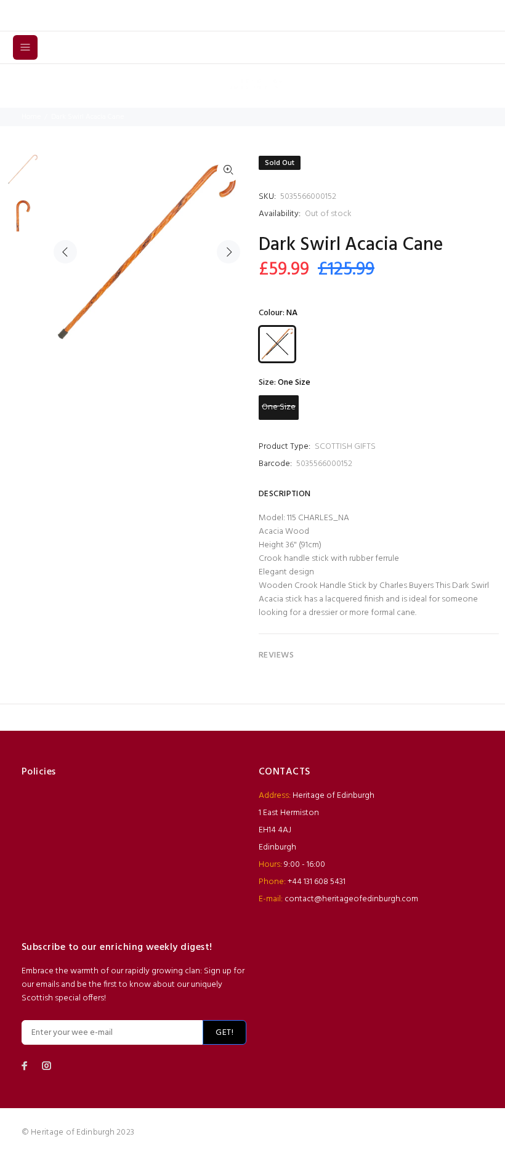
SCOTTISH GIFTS (345, 447)
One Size (279, 407)
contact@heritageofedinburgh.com (351, 899)
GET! (224, 1033)
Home (31, 117)
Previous (65, 251)
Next (228, 251)
